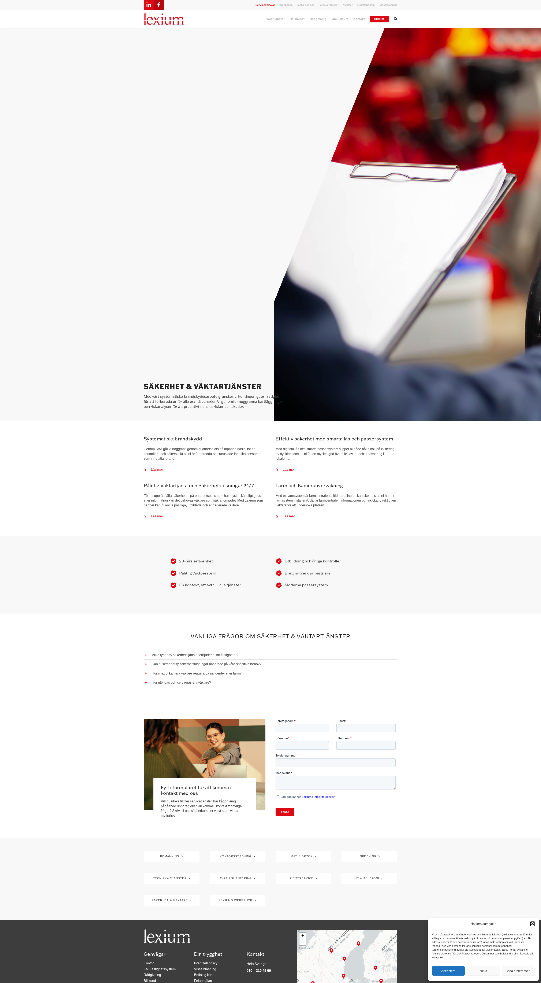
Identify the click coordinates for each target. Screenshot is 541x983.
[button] (532, 924)
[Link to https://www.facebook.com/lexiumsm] (159, 5)
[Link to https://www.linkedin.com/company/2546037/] (149, 5)
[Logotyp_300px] (164, 15)
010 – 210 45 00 (259, 970)
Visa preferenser (518, 971)
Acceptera (448, 971)
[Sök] (395, 19)
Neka (483, 971)
